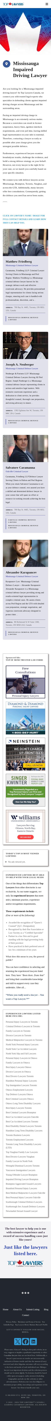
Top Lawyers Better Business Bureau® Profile (31, 1325)
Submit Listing (32, 1309)
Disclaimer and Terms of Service (29, 1322)
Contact (25, 1315)
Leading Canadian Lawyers (19, 1405)
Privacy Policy (11, 1322)
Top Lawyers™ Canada (32, 1402)
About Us (17, 1309)
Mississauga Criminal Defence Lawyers (23, 318)
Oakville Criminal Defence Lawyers (22, 521)
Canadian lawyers (11, 1355)
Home (5, 1309)
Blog (46, 1309)
